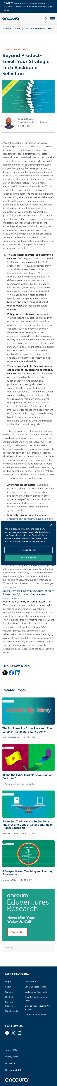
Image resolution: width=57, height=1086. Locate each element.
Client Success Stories (35, 987)
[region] (28, 543)
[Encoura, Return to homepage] (10, 18)
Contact (9, 997)
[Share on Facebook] (11, 672)
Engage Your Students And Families (37, 1008)
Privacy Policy (11, 1057)
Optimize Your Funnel (35, 1015)
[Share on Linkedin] (17, 672)
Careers (9, 992)
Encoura (6, 28)
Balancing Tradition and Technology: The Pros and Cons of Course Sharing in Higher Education (27, 824)
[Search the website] (46, 18)
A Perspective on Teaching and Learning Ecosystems (28, 873)
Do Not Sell (10, 1063)
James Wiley (28, 119)
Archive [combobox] (9, 947)
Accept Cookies (28, 558)
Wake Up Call (21, 28)
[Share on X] (5, 672)
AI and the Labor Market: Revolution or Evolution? (27, 777)
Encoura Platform (9, 1004)
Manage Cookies (28, 550)
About (8, 987)
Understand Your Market (36, 992)
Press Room (30, 982)
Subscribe (17, 932)
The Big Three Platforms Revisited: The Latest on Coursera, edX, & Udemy (27, 730)
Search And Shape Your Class (36, 999)
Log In (8, 982)
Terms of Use (11, 1050)
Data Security (11, 1011)
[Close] (51, 525)
